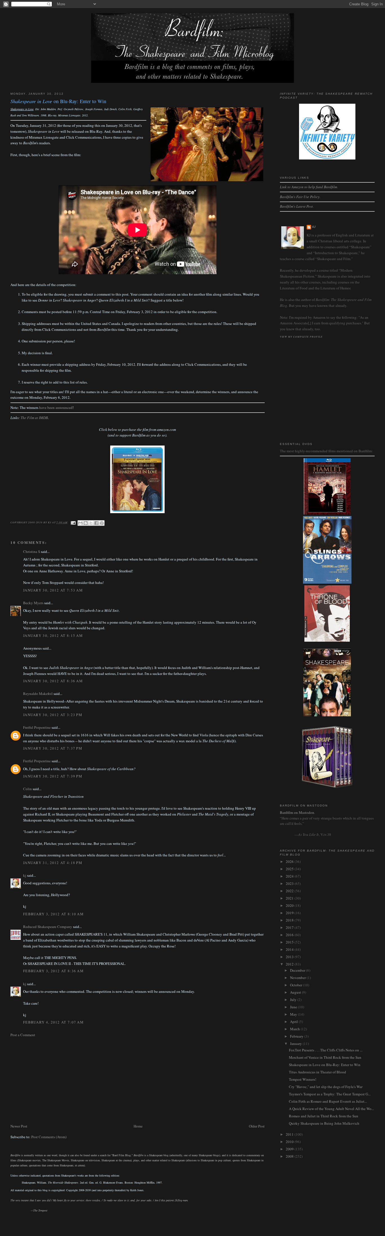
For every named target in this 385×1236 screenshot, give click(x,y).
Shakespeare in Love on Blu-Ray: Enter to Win (324, 1064)
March (295, 1028)
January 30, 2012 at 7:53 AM (53, 590)
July (293, 999)
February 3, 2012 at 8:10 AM (53, 913)
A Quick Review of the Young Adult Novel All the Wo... (331, 1108)
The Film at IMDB (34, 417)
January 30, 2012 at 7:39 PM (52, 776)
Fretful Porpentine (37, 727)
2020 (290, 905)
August (296, 992)
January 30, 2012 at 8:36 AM (53, 680)
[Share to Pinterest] (102, 523)
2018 (290, 920)
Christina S (31, 551)
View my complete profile (301, 336)
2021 (290, 898)
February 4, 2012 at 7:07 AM (53, 1022)
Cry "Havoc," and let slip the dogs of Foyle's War (325, 1086)
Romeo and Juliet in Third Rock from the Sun (323, 1115)
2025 (290, 868)
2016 (290, 934)
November (298, 977)
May (294, 1014)
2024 (290, 876)
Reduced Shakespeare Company (47, 926)
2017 (290, 927)
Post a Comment (22, 1034)
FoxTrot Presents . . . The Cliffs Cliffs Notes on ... (325, 1050)
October (296, 984)
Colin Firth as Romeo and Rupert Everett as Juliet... (328, 1101)
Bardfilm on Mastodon (297, 812)
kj (24, 875)
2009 (290, 1148)
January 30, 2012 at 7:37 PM (52, 748)
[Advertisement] (137, 1080)
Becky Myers (33, 602)
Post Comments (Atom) (49, 1136)
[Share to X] (91, 523)
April (294, 1021)
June (294, 1006)
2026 (290, 861)
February (297, 1036)
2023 (290, 883)
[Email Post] (73, 522)
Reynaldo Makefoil (38, 693)
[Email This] (80, 523)
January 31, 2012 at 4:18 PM (52, 862)
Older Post (257, 1126)
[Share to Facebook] (96, 523)
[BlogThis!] (85, 523)
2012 (290, 964)
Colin (27, 788)
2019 (290, 912)
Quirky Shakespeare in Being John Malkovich (324, 1123)
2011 (290, 1134)
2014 (290, 949)
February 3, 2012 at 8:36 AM (53, 970)
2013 (290, 956)
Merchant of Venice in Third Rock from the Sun (325, 1057)
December (298, 970)
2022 (290, 890)
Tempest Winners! (302, 1079)
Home (138, 1126)
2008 (290, 1156)
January (296, 1043)
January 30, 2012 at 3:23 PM (52, 714)
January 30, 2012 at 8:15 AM (53, 635)
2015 (290, 942)
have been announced (55, 407)
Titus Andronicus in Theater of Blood (317, 1072)
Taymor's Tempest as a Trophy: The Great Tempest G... (330, 1094)
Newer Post (18, 1126)
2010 (290, 1141)
